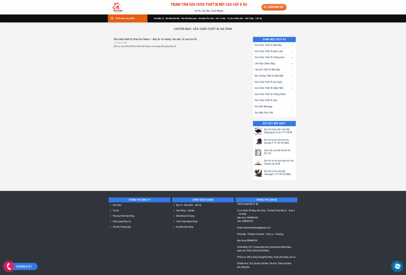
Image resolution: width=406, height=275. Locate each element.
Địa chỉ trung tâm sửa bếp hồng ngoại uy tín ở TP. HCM (278, 131)
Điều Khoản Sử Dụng (185, 216)
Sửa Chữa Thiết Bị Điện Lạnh (269, 51)
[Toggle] (292, 45)
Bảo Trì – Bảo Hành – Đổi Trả (188, 205)
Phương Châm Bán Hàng (123, 216)
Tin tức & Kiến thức (235, 18)
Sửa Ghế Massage (189, 18)
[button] (127, 18)
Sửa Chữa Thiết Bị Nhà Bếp (268, 45)
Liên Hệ (258, 18)
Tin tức (116, 210)
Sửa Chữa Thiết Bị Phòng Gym (270, 57)
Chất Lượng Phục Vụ (122, 221)
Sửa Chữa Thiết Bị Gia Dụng (268, 81)
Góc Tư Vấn (221, 18)
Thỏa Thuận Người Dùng (186, 221)
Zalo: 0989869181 (245, 221)
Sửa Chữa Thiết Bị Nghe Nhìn (269, 87)
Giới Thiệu (249, 18)
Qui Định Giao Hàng (184, 227)
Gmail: (240, 227)
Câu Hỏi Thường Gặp (122, 227)
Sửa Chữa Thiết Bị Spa (266, 100)
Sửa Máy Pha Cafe (206, 18)
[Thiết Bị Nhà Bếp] (126, 7)
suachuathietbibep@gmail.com (257, 227)
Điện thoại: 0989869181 (247, 217)
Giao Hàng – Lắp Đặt (185, 210)
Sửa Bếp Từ (159, 18)
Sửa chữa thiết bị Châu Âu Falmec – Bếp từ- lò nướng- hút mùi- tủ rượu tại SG (155, 39)
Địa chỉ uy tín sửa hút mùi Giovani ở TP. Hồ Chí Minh (276, 141)
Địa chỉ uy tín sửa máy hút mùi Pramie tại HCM (279, 162)
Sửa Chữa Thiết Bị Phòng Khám (270, 94)
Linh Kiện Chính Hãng (265, 63)
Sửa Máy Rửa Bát (172, 18)
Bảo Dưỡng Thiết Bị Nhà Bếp (269, 75)
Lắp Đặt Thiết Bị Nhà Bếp (267, 69)
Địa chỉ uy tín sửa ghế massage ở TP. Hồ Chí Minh (277, 173)
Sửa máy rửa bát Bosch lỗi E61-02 (277, 152)
